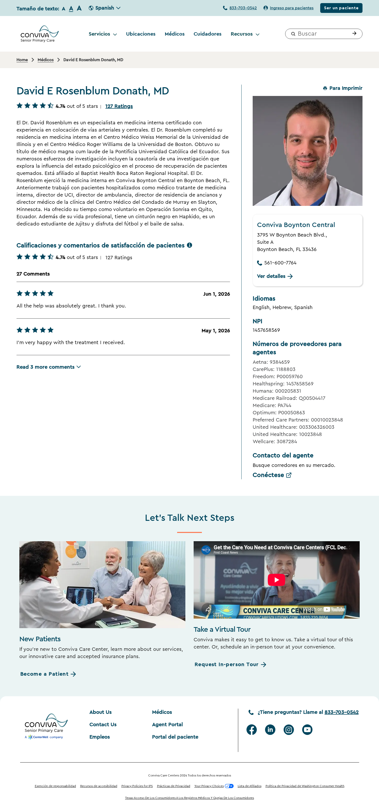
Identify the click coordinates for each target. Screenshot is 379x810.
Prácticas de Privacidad (173, 786)
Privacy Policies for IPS (137, 786)
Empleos (99, 737)
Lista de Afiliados (249, 786)
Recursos (242, 33)
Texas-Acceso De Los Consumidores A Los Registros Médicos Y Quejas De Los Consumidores (189, 797)
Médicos (175, 33)
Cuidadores (207, 33)
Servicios (99, 33)
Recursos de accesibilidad (98, 786)
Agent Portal (167, 724)
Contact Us (103, 724)
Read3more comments (46, 367)
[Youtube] (307, 730)
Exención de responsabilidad (55, 786)
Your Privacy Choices (209, 786)
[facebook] (251, 730)
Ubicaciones (140, 33)
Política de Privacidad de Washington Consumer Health (305, 786)
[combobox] (323, 34)
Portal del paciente (175, 737)
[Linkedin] (270, 730)
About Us (100, 712)
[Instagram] (289, 730)
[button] (353, 34)
